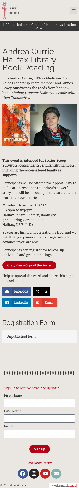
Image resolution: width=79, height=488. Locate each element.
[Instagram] (34, 474)
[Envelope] (56, 474)
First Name (13, 395)
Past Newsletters (39, 463)
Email (8, 426)
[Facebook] (23, 474)
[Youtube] (45, 474)
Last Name (12, 411)
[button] (73, 10)
